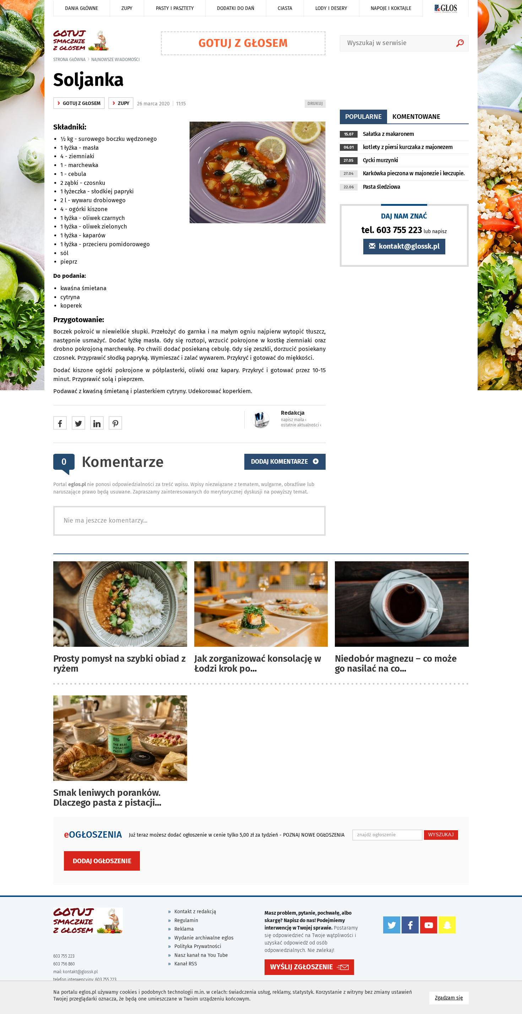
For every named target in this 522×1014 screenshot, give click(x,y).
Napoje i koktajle (391, 8)
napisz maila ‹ (293, 419)
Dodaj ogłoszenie (102, 861)
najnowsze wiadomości (115, 59)
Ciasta (285, 8)
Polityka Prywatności (197, 946)
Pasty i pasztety (175, 8)
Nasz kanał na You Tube (201, 955)
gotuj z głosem (79, 103)
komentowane (416, 116)
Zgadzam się (452, 997)
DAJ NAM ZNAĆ (404, 216)
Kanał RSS (185, 964)
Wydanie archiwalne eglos (204, 938)
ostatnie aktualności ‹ (301, 425)
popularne (363, 116)
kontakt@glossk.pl (408, 246)
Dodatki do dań (235, 8)
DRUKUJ (316, 104)
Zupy (126, 8)
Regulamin (186, 920)
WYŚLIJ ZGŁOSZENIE (301, 967)
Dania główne (81, 8)
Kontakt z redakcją (195, 912)
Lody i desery (331, 8)
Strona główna (69, 59)
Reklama (184, 929)
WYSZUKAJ (441, 834)
